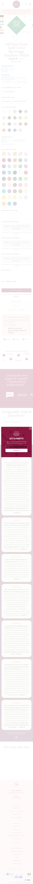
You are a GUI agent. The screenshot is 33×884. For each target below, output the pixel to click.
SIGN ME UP (16, 450)
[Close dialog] (30, 428)
